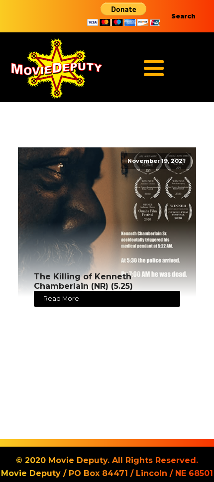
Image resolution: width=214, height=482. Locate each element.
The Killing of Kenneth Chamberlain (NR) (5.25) (83, 281)
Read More (61, 298)
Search (183, 16)
